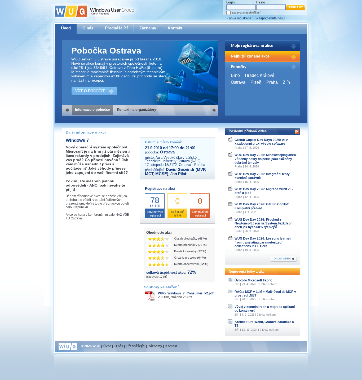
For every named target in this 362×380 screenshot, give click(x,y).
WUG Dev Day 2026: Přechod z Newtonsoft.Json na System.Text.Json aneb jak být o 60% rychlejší (263, 223)
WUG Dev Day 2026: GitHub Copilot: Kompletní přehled (262, 206)
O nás (87, 28)
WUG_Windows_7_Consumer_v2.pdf (186, 293)
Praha (272, 82)
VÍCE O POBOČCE (90, 91)
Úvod (66, 28)
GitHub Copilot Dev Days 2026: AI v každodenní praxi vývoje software (261, 141)
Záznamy (147, 28)
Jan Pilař (178, 174)
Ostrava (238, 82)
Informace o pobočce (92, 110)
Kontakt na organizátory (136, 110)
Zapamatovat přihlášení (246, 12)
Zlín (286, 82)
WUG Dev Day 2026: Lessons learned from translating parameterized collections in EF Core (263, 242)
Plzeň (255, 82)
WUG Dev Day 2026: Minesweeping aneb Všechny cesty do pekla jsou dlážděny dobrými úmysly (265, 159)
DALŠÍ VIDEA (282, 258)
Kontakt (175, 28)
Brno (235, 75)
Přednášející (116, 28)
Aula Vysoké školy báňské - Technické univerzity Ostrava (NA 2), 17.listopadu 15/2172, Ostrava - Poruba (175, 161)
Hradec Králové (259, 75)
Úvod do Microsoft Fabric (253, 280)
